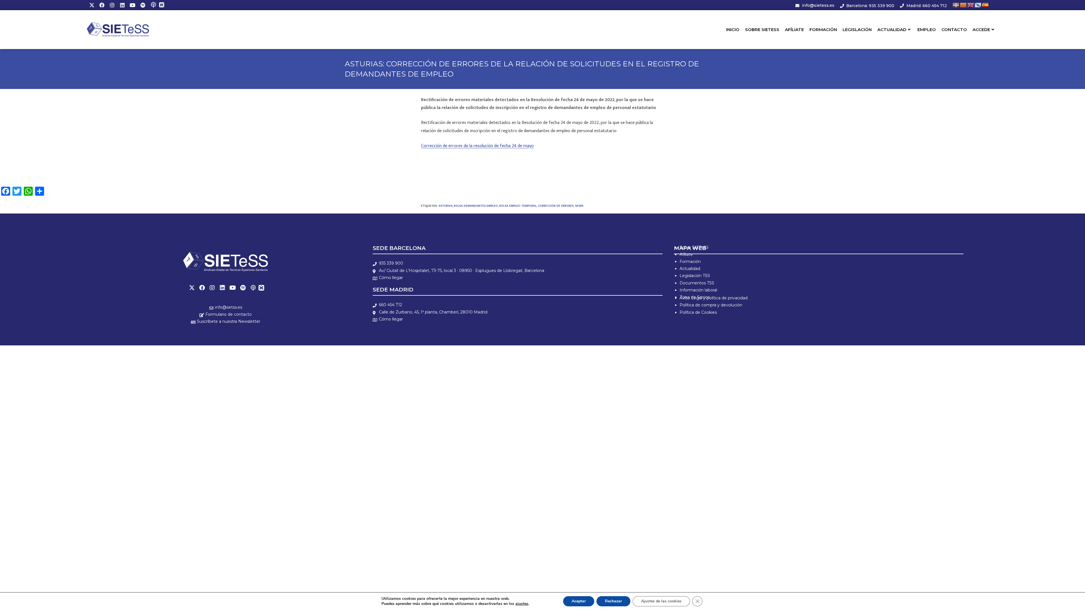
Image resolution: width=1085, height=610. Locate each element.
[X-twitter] (92, 5)
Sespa (579, 205)
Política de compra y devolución (711, 305)
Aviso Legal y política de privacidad (714, 297)
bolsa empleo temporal (518, 205)
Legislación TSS (695, 275)
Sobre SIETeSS (694, 247)
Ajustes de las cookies (661, 601)
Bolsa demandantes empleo (476, 205)
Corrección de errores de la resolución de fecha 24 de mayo (477, 146)
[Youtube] (132, 5)
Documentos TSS (697, 283)
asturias (445, 205)
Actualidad (690, 268)
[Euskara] (956, 5)
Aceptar (579, 601)
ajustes (521, 603)
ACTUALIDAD (891, 29)
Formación (690, 261)
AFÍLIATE (794, 29)
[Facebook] (102, 5)
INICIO (732, 29)
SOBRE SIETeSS (762, 29)
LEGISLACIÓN (857, 29)
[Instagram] (112, 5)
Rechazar (613, 601)
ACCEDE (981, 29)
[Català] (963, 5)
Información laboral (698, 290)
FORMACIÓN (823, 29)
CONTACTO (954, 29)
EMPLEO (926, 29)
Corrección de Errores (556, 205)
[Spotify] (143, 5)
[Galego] (978, 5)
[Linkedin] (122, 5)
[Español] (985, 5)
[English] (971, 5)
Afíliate (686, 254)
